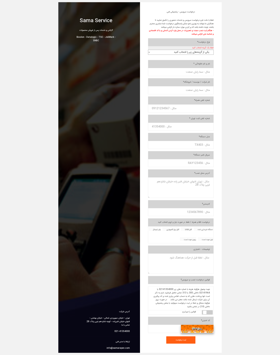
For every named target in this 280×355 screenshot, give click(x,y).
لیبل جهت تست (207, 239)
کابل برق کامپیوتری (172, 229)
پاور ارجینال (156, 229)
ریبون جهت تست (189, 239)
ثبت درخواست (181, 340)
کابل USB (188, 229)
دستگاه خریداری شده (205, 229)
